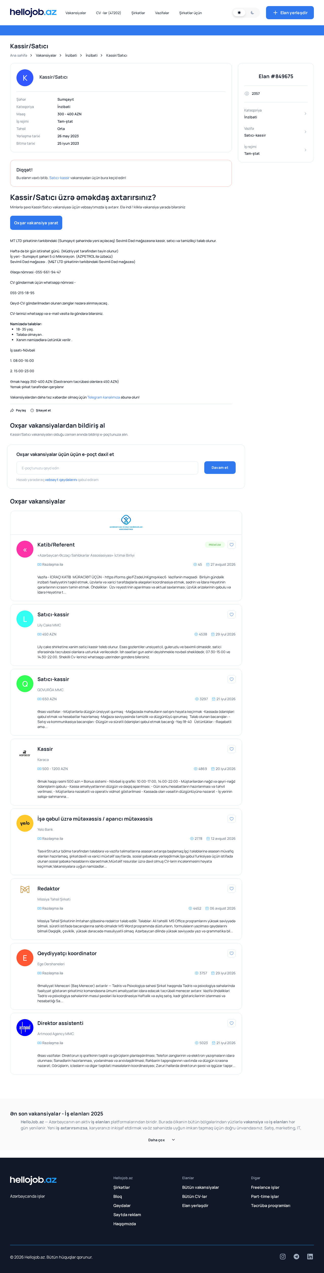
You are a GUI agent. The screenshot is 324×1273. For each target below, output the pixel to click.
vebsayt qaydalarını (61, 479)
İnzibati (71, 55)
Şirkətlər (138, 12)
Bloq (117, 1196)
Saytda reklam (127, 1214)
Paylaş (21, 410)
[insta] (283, 1256)
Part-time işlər (265, 1196)
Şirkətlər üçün (190, 12)
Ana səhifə (18, 55)
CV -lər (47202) (108, 12)
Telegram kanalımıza (103, 397)
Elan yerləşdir (294, 12)
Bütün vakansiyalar (200, 1187)
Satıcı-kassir (59, 177)
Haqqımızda (124, 1223)
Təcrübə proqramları (270, 1205)
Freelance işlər (265, 1187)
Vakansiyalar (76, 12)
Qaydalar (122, 1205)
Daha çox (156, 1139)
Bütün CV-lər (194, 1196)
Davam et (220, 467)
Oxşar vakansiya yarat (36, 223)
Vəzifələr (162, 12)
